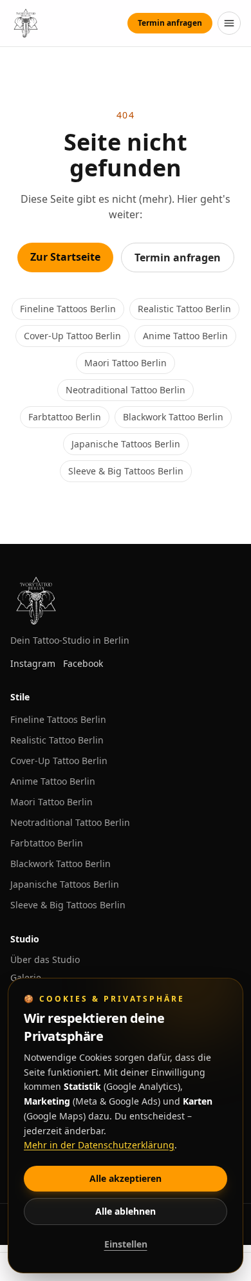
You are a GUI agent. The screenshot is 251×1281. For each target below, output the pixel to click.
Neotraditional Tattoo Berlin (125, 390)
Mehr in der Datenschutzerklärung (99, 1145)
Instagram (32, 663)
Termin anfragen (170, 22)
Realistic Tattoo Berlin (184, 309)
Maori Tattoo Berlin (125, 363)
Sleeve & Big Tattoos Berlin (125, 471)
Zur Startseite (65, 257)
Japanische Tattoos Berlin (125, 444)
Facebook (83, 663)
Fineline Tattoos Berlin (68, 309)
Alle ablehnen (125, 1211)
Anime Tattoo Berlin (185, 336)
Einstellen (125, 1244)
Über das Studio (45, 959)
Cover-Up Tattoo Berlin (72, 336)
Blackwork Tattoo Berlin (173, 417)
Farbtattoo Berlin (64, 417)
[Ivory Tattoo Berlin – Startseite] (25, 23)
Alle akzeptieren (125, 1178)
